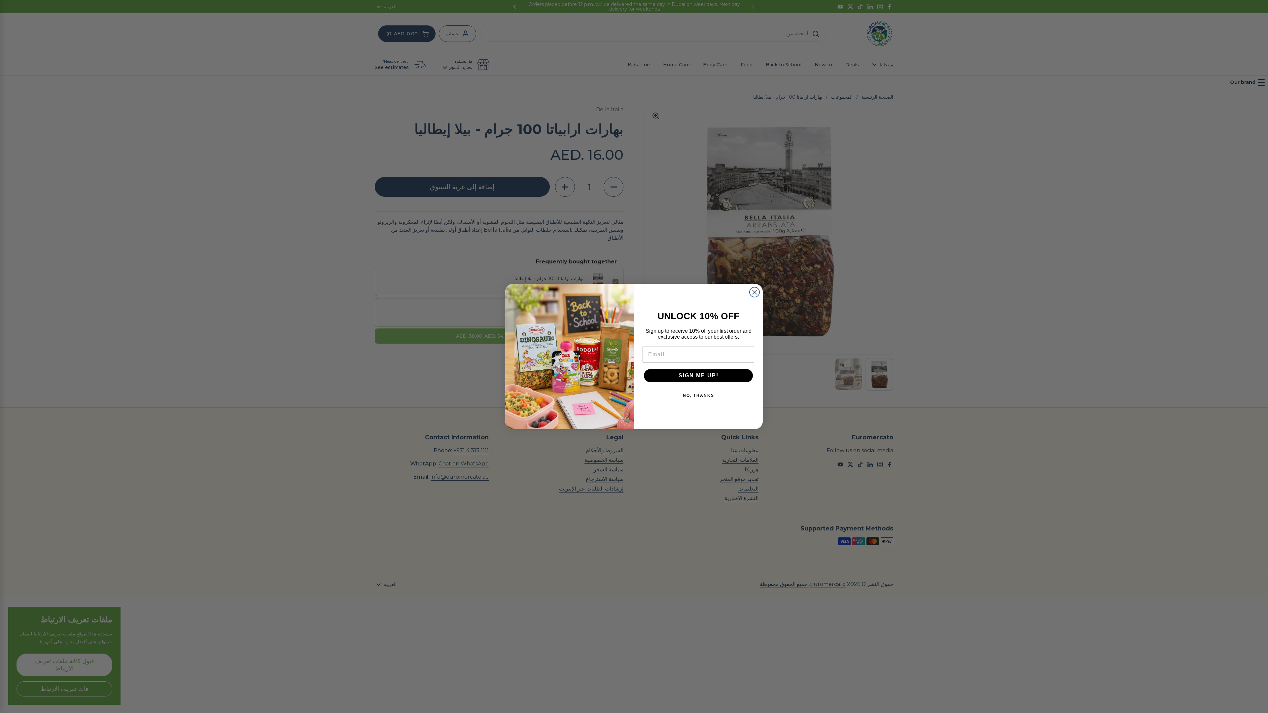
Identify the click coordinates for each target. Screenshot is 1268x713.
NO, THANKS (698, 395)
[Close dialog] (754, 292)
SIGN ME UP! (699, 375)
